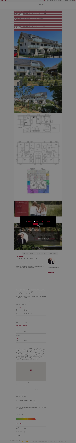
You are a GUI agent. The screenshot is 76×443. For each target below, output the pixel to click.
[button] (26, 221)
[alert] (38, 221)
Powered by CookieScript (38, 226)
